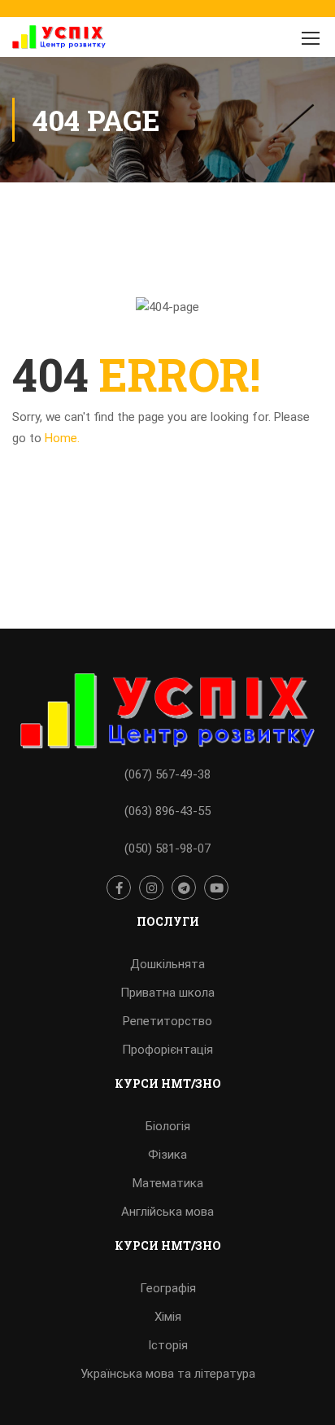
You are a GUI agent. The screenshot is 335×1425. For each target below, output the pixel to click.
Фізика (167, 1154)
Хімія (167, 1316)
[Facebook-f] (119, 887)
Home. (62, 438)
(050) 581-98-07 (167, 848)
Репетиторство (167, 1021)
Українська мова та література (167, 1373)
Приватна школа (167, 992)
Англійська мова (167, 1211)
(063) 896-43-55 (167, 811)
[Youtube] (216, 887)
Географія (168, 1288)
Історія (168, 1345)
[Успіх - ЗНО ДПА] (59, 41)
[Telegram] (184, 887)
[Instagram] (151, 887)
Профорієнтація (167, 1049)
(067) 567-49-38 (167, 774)
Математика (168, 1183)
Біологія (168, 1126)
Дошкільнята (167, 964)
